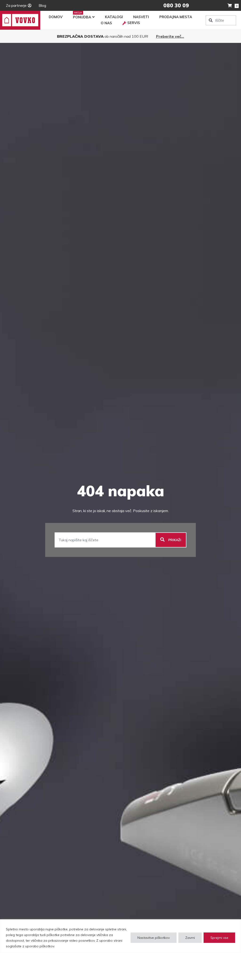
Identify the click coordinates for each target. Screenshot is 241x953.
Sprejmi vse (219, 938)
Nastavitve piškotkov (153, 938)
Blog (42, 5)
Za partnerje (16, 5)
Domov (56, 17)
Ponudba (82, 17)
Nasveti (141, 17)
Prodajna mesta (175, 17)
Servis (133, 23)
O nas (106, 23)
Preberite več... (170, 36)
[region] (120, 936)
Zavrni (190, 938)
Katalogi (114, 17)
